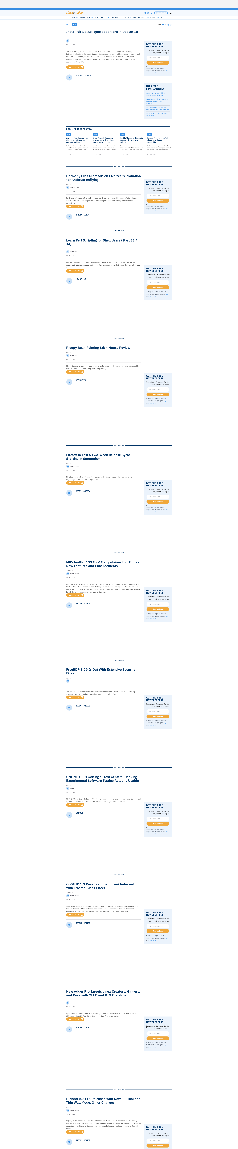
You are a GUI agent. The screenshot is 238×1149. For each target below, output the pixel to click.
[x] (151, 13)
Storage (153, 17)
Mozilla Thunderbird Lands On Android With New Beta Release (131, 140)
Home (67, 24)
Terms (166, 70)
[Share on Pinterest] (168, 25)
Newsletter (162, 13)
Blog (162, 17)
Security (125, 17)
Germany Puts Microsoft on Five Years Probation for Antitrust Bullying (77, 140)
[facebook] (145, 13)
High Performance (140, 17)
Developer (114, 17)
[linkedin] (148, 13)
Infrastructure (100, 17)
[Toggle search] (171, 13)
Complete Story (74, 67)
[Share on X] (165, 25)
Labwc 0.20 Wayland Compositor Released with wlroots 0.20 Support (157, 101)
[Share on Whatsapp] (171, 25)
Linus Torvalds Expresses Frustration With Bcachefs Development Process (103, 140)
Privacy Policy (152, 72)
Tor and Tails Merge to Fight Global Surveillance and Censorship (158, 140)
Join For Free (158, 63)
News (74, 17)
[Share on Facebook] (163, 25)
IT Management (85, 17)
